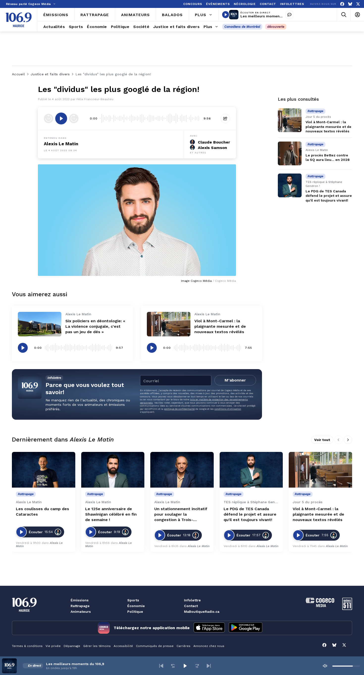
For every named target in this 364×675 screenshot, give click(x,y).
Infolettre (192, 600)
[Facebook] (342, 4)
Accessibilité (123, 646)
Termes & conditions (27, 646)
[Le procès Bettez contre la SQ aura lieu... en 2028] (290, 153)
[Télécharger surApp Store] (209, 627)
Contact (191, 606)
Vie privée (53, 646)
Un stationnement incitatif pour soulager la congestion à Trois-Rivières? (180, 514)
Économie (136, 606)
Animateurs (81, 612)
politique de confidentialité (179, 409)
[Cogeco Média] (320, 605)
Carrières (183, 646)
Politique (135, 612)
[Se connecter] (357, 15)
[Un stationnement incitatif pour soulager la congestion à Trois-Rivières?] (182, 470)
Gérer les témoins (97, 646)
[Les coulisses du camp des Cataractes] (43, 470)
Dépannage (72, 646)
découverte (275, 27)
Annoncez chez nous (208, 646)
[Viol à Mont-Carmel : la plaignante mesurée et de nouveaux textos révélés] (168, 324)
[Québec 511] (347, 608)
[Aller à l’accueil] (18, 19)
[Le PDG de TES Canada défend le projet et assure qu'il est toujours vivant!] (290, 185)
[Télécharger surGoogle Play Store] (245, 627)
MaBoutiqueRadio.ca (201, 612)
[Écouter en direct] (226, 15)
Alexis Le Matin (61, 143)
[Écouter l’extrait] (61, 118)
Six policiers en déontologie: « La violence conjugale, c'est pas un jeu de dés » (95, 326)
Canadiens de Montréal (242, 27)
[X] (358, 4)
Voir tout (322, 440)
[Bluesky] (350, 4)
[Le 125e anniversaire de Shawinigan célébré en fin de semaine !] (113, 470)
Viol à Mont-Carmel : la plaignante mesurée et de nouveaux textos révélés (220, 326)
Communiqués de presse (155, 646)
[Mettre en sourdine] (324, 665)
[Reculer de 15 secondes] (48, 118)
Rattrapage (80, 606)
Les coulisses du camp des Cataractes (42, 511)
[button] (161, 666)
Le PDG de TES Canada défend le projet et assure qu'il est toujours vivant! (329, 195)
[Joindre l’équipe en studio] (289, 14)
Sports (133, 600)
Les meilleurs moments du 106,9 (269, 16)
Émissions (80, 600)
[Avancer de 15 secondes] (73, 118)
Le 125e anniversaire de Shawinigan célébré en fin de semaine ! (111, 514)
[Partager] (225, 118)
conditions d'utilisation (227, 409)
